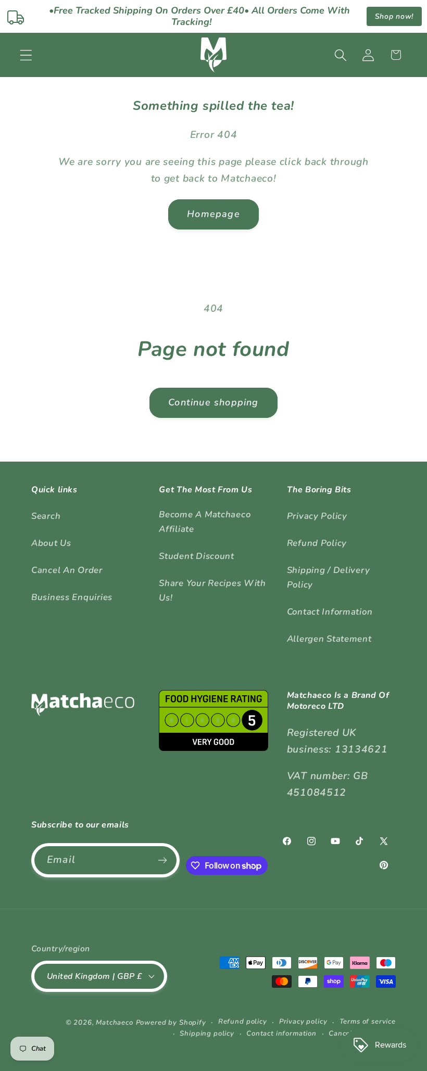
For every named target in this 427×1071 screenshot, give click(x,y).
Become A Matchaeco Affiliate (204, 521)
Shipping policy (207, 1033)
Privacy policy (303, 1021)
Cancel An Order (67, 570)
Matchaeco (114, 1022)
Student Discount (196, 556)
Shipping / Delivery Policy (328, 577)
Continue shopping (213, 402)
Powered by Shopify (171, 1022)
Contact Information (330, 612)
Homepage (213, 214)
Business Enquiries (71, 597)
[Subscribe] (163, 860)
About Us (51, 543)
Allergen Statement (329, 639)
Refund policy (242, 1021)
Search (45, 516)
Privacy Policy (317, 516)
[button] (26, 55)
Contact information (281, 1033)
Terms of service (368, 1021)
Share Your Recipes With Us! (212, 590)
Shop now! (394, 16)
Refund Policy (317, 543)
